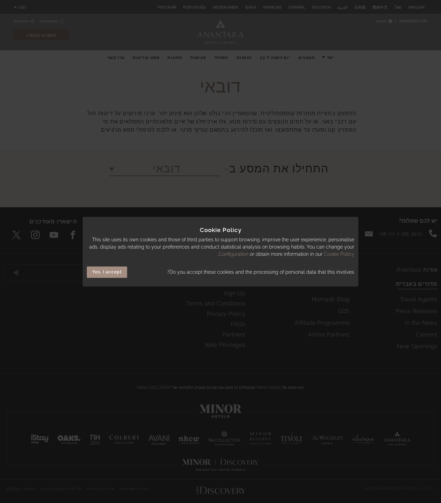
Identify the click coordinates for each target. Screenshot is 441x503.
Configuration (233, 254)
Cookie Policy (339, 254)
